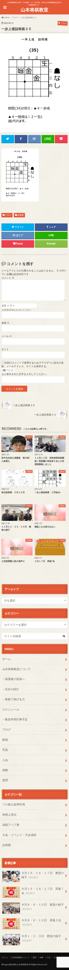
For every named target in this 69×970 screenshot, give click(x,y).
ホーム (6, 658)
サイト (5, 349)
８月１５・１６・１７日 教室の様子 (42, 875)
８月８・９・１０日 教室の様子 (42, 906)
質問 (5, 780)
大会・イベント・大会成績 (19, 834)
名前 (5, 322)
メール (6, 336)
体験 (5, 770)
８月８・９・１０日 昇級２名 (41, 922)
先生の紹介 (12, 689)
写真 (5, 749)
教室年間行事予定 (16, 719)
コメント (7, 277)
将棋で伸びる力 (15, 699)
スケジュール (10, 709)
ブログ (8, 215)
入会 (5, 760)
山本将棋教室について (16, 669)
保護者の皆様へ (15, 679)
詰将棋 (20, 215)
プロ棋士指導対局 (13, 804)
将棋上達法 (9, 814)
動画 (5, 739)
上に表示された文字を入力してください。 (24, 374)
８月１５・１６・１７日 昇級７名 (42, 891)
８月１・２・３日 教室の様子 (41, 938)
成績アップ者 (10, 824)
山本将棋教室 (34, 9)
